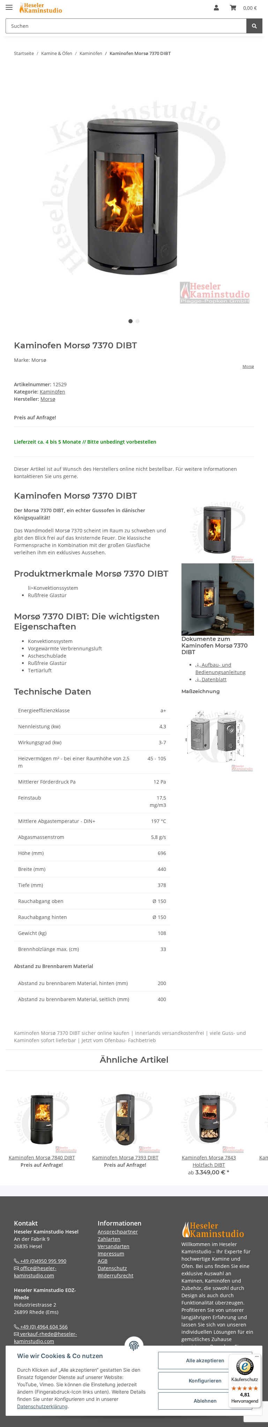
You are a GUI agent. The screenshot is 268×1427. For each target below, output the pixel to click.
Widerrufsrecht (115, 1275)
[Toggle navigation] (9, 4)
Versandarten (113, 1246)
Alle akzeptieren (205, 1360)
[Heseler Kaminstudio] (40, 8)
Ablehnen (205, 1401)
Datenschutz (112, 1268)
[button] (216, 8)
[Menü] (257, 1358)
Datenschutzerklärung (42, 1406)
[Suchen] (254, 25)
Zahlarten (109, 1239)
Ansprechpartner (118, 1231)
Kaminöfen (52, 391)
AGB (102, 1261)
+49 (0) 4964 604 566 (43, 1326)
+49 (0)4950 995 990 (42, 1261)
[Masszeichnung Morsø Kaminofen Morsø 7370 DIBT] (217, 735)
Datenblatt (213, 679)
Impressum (111, 1253)
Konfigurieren (205, 1381)
